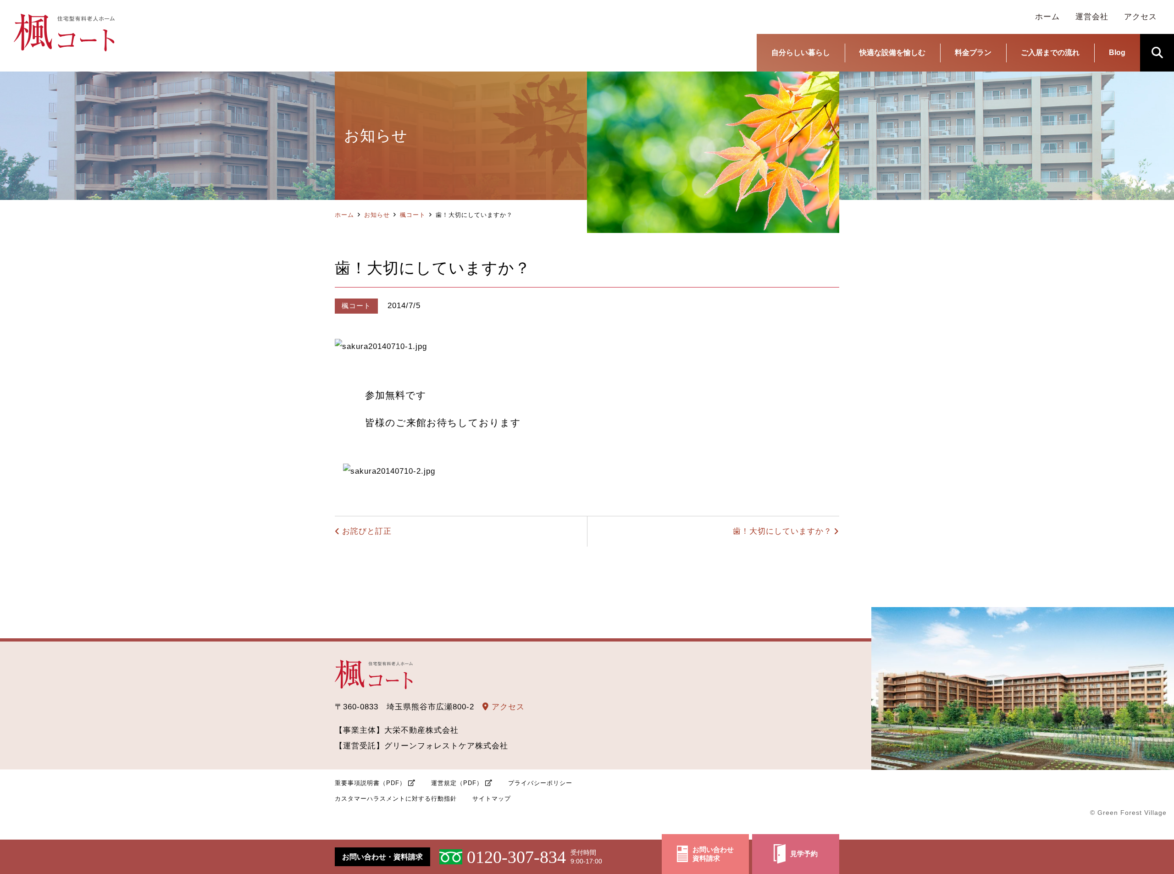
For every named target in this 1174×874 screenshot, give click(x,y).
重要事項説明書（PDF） (370, 783)
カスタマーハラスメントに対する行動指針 (396, 798)
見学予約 (804, 853)
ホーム (344, 214)
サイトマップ (491, 798)
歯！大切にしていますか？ (782, 531)
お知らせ (377, 214)
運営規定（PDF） (457, 783)
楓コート (413, 214)
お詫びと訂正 (367, 531)
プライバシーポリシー (540, 783)
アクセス (507, 707)
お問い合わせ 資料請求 (713, 854)
